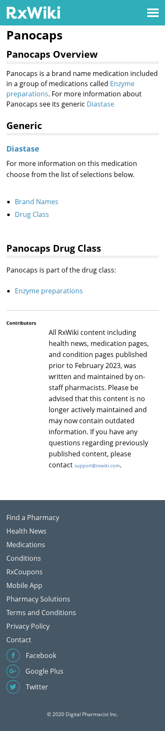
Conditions (23, 558)
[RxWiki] (33, 12)
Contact (18, 639)
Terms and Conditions (41, 612)
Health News (26, 531)
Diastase (100, 104)
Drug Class (32, 214)
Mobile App (24, 585)
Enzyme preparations (49, 290)
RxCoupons (24, 571)
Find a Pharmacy (32, 517)
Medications (25, 544)
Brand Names (36, 201)
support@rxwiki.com (97, 465)
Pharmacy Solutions (38, 599)
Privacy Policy (28, 626)
